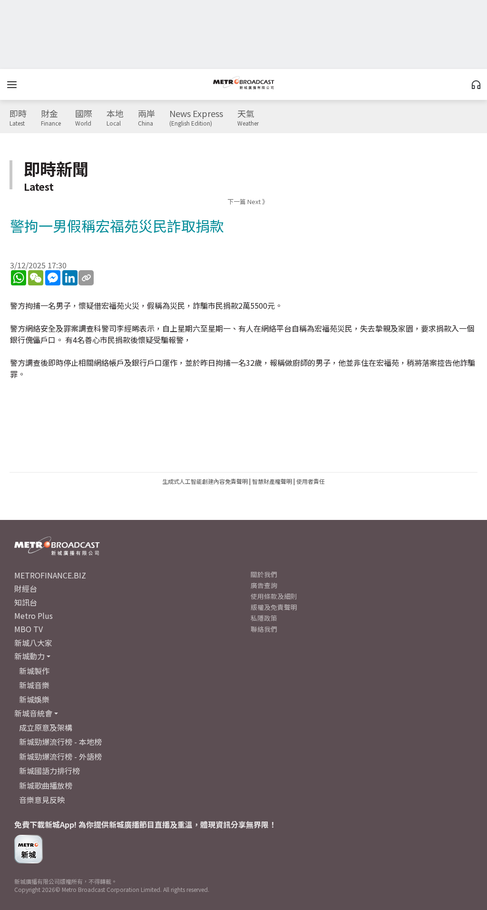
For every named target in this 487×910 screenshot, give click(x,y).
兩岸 (146, 118)
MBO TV (28, 629)
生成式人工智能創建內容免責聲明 (205, 481)
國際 (83, 118)
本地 (115, 118)
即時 (18, 118)
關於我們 (264, 574)
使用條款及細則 (274, 596)
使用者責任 (310, 481)
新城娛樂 (34, 699)
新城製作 (34, 670)
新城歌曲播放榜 (45, 785)
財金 (51, 118)
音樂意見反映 (42, 799)
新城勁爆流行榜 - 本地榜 (60, 741)
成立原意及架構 (45, 727)
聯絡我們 (264, 629)
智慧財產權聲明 (272, 481)
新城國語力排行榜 (49, 770)
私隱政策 (264, 618)
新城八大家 (33, 642)
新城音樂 (34, 685)
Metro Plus (33, 615)
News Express (196, 118)
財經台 (25, 588)
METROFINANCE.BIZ (50, 575)
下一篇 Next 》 (247, 201)
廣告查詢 (264, 585)
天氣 (248, 118)
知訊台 (25, 602)
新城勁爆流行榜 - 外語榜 (60, 756)
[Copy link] (86, 277)
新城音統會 (33, 713)
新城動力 (29, 656)
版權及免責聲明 (274, 607)
